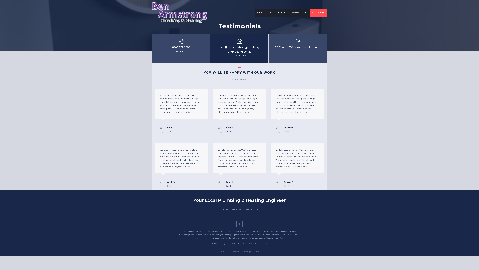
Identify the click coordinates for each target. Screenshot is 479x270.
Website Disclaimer (258, 243)
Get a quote (318, 13)
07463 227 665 (181, 47)
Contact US (251, 209)
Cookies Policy (237, 243)
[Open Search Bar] (306, 13)
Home (259, 13)
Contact (296, 13)
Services (282, 13)
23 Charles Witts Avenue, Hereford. (297, 47)
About (270, 13)
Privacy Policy (218, 243)
